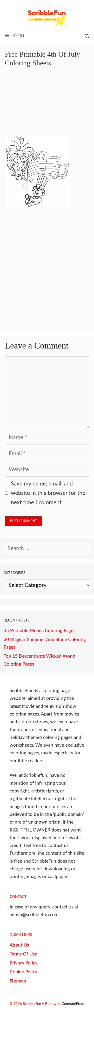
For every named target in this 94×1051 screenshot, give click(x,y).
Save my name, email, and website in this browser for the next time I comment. (48, 493)
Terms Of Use (23, 954)
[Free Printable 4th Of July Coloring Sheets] (37, 206)
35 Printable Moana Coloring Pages (39, 630)
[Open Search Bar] (87, 36)
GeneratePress (73, 1004)
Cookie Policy (23, 972)
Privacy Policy (24, 963)
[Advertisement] (47, 105)
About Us (19, 945)
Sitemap (18, 981)
